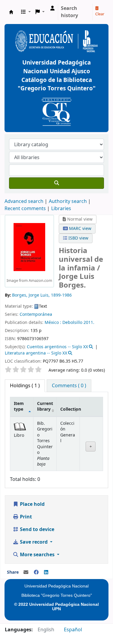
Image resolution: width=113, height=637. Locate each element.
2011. (88, 322)
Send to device (36, 529)
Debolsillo (72, 322)
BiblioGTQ (11, 12)
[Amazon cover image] (29, 246)
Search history (69, 12)
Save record (34, 542)
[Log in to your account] (52, 8)
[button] (26, 12)
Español (73, 629)
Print (25, 517)
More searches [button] (37, 554)
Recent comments (25, 208)
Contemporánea (36, 314)
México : (53, 322)
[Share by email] (26, 572)
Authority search (68, 201)
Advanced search (24, 201)
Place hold (32, 504)
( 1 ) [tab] (25, 385)
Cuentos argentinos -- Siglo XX (57, 347)
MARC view (79, 228)
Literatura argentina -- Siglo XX (36, 353)
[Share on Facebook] (36, 572)
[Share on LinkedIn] (46, 572)
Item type (19, 406)
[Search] (56, 183)
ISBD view (77, 238)
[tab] (69, 385)
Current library (45, 406)
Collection (70, 409)
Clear (99, 14)
